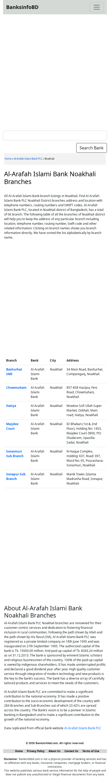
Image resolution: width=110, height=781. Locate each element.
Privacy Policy (36, 751)
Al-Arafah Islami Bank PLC (28, 158)
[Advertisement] (55, 71)
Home (8, 158)
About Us (54, 751)
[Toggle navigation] (97, 7)
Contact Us (71, 751)
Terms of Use (90, 751)
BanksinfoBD (22, 7)
